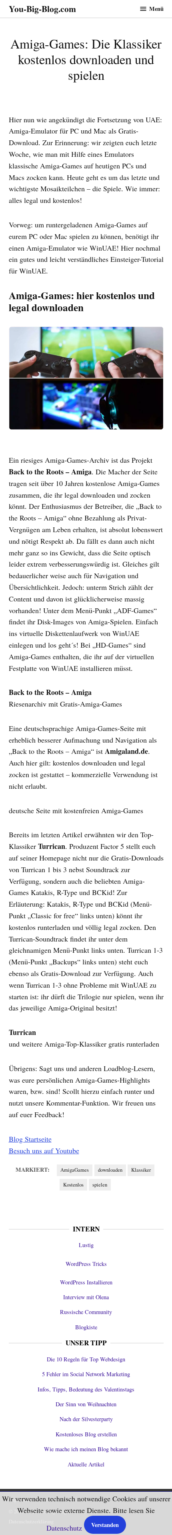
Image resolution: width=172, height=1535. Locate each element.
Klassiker (141, 1169)
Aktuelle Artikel (86, 1464)
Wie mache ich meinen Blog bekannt (86, 1449)
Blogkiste (86, 1327)
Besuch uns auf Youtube (44, 1150)
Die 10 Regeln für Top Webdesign (86, 1359)
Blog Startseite (30, 1139)
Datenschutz (64, 1528)
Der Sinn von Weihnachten (86, 1404)
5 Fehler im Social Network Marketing (86, 1374)
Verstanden (105, 1525)
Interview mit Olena (86, 1297)
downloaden (110, 1169)
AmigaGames (74, 1169)
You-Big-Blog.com (42, 8)
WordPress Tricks (86, 1264)
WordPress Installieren (86, 1282)
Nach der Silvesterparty (86, 1419)
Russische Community (86, 1312)
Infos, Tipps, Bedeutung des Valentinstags (86, 1389)
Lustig (86, 1245)
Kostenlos (73, 1184)
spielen (99, 1184)
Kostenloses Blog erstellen (86, 1434)
